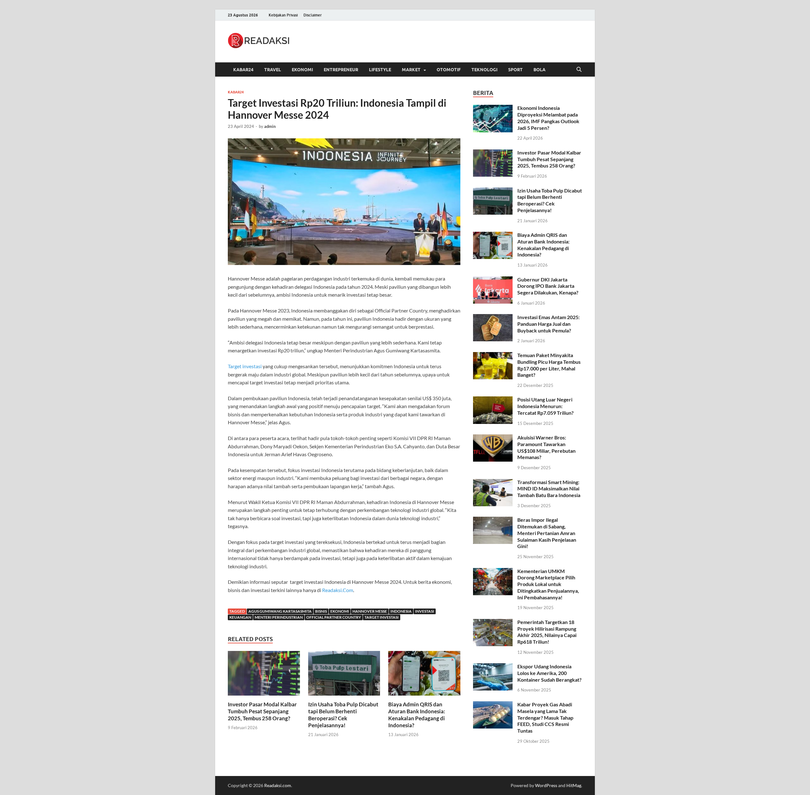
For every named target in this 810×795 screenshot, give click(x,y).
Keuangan (240, 617)
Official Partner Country (333, 617)
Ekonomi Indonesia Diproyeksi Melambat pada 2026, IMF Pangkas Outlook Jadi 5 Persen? (548, 117)
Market (411, 69)
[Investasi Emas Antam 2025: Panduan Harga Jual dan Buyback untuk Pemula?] (493, 318)
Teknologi (484, 69)
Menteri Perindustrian (279, 617)
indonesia (401, 611)
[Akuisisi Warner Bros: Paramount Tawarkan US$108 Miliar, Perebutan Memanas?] (493, 438)
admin (270, 126)
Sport (515, 69)
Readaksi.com (277, 785)
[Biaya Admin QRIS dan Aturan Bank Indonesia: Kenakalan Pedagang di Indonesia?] (424, 675)
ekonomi (339, 611)
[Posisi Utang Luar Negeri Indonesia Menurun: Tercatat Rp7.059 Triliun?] (493, 400)
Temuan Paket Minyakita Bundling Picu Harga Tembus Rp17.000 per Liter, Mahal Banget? (549, 365)
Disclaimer (312, 15)
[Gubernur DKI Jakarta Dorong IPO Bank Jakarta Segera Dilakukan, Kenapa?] (493, 280)
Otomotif (449, 69)
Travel (272, 69)
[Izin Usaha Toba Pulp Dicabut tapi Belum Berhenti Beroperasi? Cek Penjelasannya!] (344, 675)
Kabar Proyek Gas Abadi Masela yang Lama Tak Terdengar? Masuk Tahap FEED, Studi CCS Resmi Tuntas (545, 717)
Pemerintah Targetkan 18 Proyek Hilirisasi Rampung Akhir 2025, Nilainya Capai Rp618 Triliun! (546, 632)
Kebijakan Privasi (283, 15)
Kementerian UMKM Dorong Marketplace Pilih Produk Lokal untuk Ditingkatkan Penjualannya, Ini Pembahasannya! (548, 584)
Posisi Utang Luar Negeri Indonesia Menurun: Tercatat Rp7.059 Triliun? (545, 406)
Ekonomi (302, 69)
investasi (424, 611)
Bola (539, 69)
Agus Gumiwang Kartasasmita (280, 611)
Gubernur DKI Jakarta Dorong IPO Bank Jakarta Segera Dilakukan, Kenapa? (547, 286)
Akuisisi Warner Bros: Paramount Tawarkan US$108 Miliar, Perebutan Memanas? (546, 447)
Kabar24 (243, 69)
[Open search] (579, 69)
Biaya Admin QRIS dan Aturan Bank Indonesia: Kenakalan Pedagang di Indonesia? (416, 715)
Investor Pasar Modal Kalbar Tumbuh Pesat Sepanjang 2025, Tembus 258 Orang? (262, 711)
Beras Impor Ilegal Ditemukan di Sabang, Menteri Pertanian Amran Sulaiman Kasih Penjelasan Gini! (546, 533)
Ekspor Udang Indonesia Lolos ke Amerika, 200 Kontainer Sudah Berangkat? (549, 673)
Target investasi (245, 366)
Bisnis (321, 611)
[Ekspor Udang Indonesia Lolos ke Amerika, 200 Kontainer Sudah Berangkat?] (493, 667)
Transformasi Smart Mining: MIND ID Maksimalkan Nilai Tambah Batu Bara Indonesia (548, 488)
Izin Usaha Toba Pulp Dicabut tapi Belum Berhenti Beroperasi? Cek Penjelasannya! (343, 715)
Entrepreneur (341, 69)
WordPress (546, 785)
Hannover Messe (369, 611)
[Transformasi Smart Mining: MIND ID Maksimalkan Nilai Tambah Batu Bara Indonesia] (493, 483)
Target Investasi (381, 617)
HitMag (573, 785)
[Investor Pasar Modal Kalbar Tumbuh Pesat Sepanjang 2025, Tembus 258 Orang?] (264, 675)
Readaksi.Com (337, 590)
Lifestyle (380, 69)
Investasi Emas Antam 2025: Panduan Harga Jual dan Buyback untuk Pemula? (548, 323)
